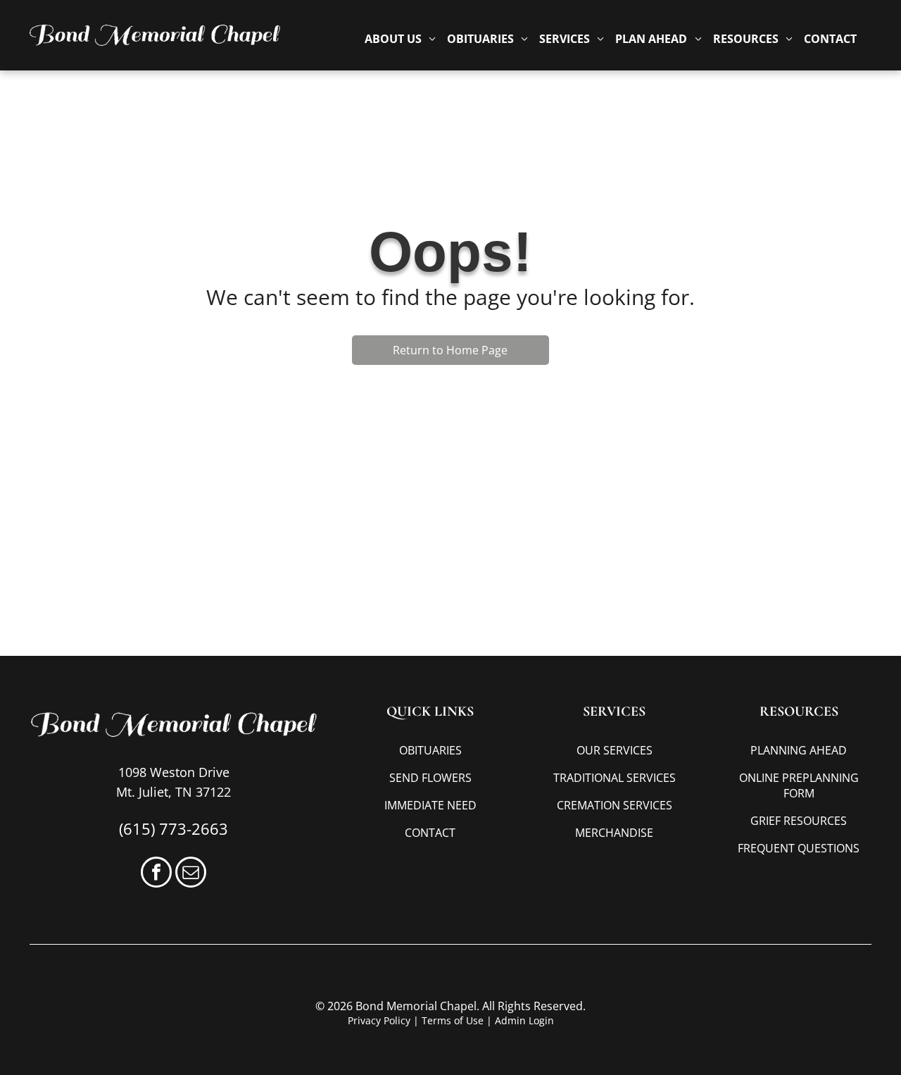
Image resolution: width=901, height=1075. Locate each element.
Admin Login (524, 1020)
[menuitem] (400, 39)
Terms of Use (453, 1020)
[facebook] (156, 874)
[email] (190, 874)
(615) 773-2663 (173, 828)
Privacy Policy (379, 1020)
